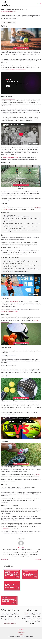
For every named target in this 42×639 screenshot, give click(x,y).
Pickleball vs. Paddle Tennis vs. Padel (17, 69)
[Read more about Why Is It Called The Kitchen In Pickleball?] (12, 574)
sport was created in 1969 (9, 99)
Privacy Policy (21, 632)
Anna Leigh (13, 623)
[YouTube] (33, 623)
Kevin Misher (7, 623)
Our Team (21, 629)
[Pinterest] (32, 623)
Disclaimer (21, 631)
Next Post (38, 559)
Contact (21, 634)
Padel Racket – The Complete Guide (9, 311)
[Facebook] (30, 623)
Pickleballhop (27, 613)
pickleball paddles (14, 301)
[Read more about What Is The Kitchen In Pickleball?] (12, 585)
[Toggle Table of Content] (13, 22)
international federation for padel (11, 157)
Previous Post (4, 559)
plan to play (6, 528)
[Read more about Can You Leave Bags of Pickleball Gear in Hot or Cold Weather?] (30, 574)
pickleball (37, 474)
